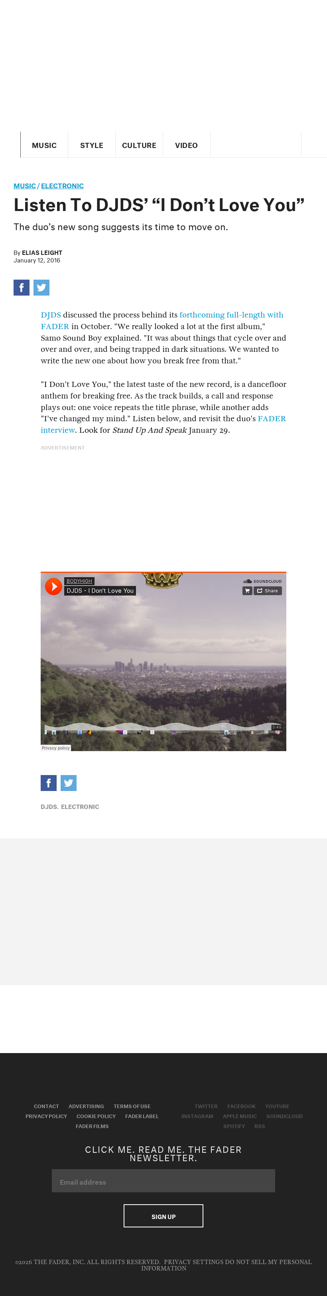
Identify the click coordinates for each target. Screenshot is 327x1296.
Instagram (197, 1115)
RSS (259, 1125)
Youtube (277, 1105)
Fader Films (92, 1125)
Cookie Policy (96, 1115)
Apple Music (240, 1115)
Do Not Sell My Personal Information (226, 1265)
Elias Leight (42, 251)
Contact (46, 1105)
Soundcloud (284, 1115)
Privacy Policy (46, 1115)
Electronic (62, 184)
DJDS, (50, 806)
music (25, 184)
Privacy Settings (193, 1262)
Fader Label (142, 1115)
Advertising (86, 1105)
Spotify (234, 1125)
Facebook (241, 1105)
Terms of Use (132, 1105)
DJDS (51, 315)
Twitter (206, 1105)
